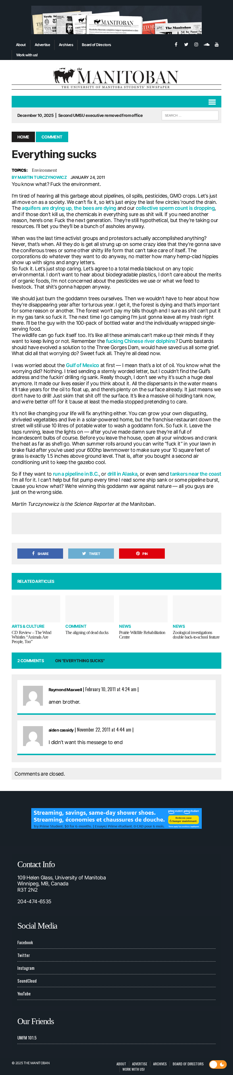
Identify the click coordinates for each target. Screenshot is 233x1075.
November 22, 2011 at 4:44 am (104, 729)
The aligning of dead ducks (86, 632)
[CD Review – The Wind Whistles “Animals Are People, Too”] (36, 609)
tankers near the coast (195, 474)
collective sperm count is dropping (175, 208)
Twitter (23, 955)
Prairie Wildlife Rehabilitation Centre (142, 634)
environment (44, 170)
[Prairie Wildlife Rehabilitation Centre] (143, 609)
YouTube (24, 993)
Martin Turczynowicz (42, 177)
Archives (66, 44)
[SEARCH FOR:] (190, 114)
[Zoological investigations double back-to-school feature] (197, 609)
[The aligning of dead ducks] (89, 609)
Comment (75, 626)
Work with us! (27, 55)
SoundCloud (27, 980)
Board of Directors (96, 44)
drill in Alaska (122, 474)
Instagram (25, 968)
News (125, 626)
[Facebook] (175, 43)
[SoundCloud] (206, 43)
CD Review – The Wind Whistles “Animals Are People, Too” (31, 637)
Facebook (25, 942)
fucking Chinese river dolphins (141, 341)
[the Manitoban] (116, 78)
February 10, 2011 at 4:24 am (110, 689)
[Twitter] (186, 43)
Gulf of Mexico (82, 365)
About (21, 44)
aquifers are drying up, (47, 208)
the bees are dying (95, 208)
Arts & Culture (28, 626)
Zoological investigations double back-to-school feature (196, 634)
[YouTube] (216, 43)
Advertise (42, 44)
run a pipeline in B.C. (76, 474)
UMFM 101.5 (27, 1037)
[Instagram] (196, 43)
